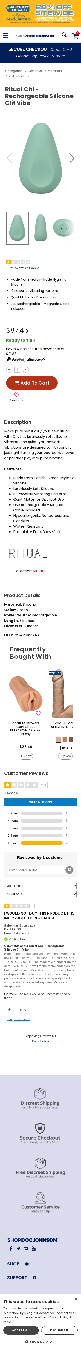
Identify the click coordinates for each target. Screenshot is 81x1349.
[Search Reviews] (69, 870)
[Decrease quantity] (9, 370)
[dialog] (40, 1321)
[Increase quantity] (26, 370)
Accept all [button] (21, 1330)
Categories (13, 71)
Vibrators (55, 71)
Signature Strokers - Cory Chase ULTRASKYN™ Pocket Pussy (26, 728)
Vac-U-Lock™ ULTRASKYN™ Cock (65, 725)
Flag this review (18, 1019)
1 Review (12, 268)
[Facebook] (11, 1248)
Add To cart (35, 383)
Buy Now (26, 756)
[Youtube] (33, 1248)
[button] (5, 36)
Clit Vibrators (19, 76)
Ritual (38, 571)
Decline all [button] (59, 1330)
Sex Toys (35, 71)
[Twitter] (18, 1248)
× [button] (76, 1299)
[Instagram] (26, 1248)
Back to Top (40, 1041)
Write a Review (29, 268)
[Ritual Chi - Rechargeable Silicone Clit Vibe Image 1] (40, 158)
